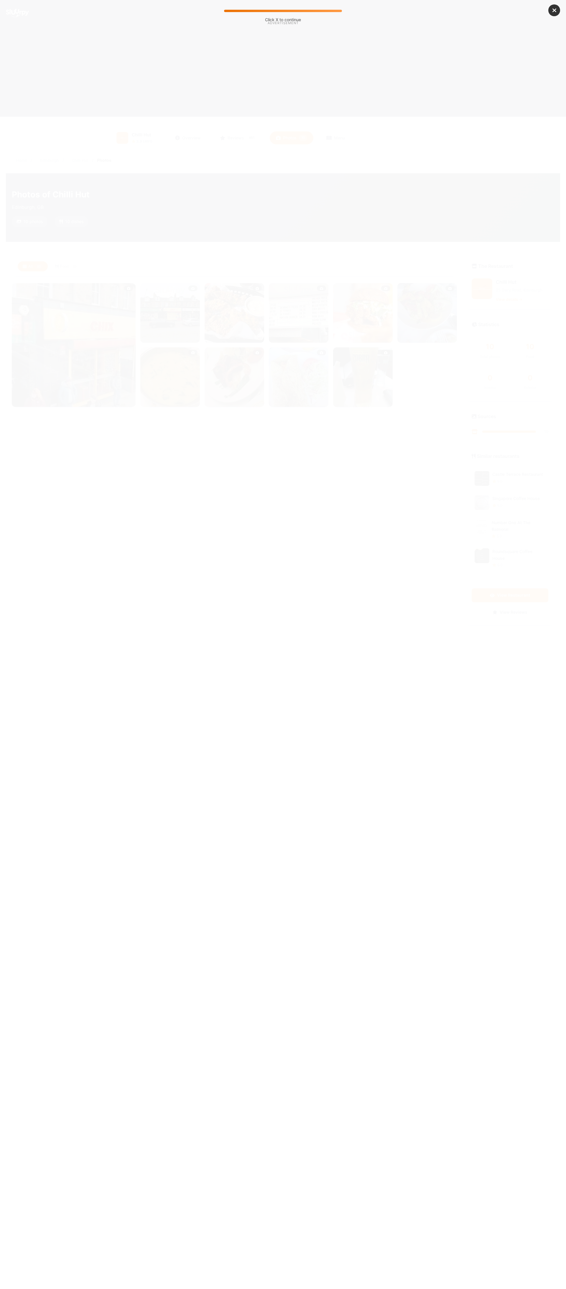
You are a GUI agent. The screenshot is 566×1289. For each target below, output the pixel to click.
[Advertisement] (283, 76)
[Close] (554, 10)
